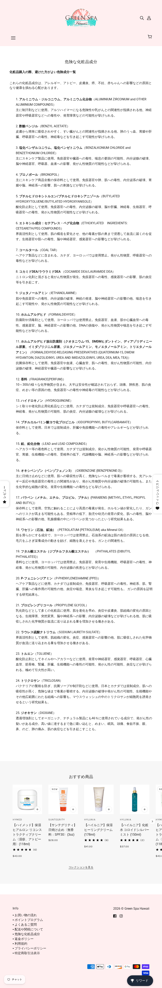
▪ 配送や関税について (28, 929)
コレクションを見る (81, 867)
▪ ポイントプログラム (28, 920)
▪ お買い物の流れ (25, 915)
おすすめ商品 (81, 776)
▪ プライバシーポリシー (29, 948)
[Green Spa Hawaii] (81, 17)
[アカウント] (149, 18)
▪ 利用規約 (20, 943)
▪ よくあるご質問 (25, 924)
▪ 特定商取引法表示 (26, 953)
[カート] (150, 37)
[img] (141, 18)
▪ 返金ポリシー (23, 939)
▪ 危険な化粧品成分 (26, 934)
